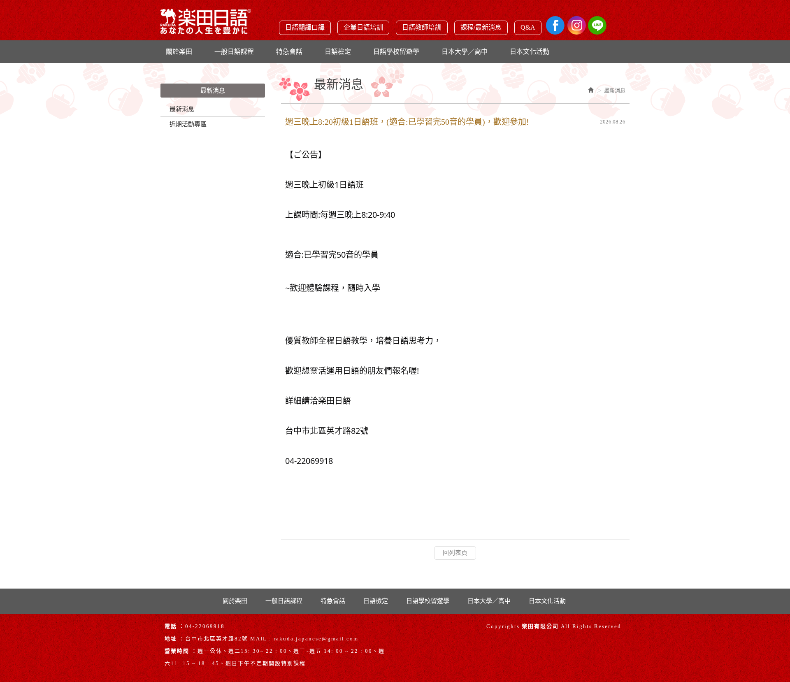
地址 (171, 638)
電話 (171, 626)
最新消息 (182, 109)
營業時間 (177, 651)
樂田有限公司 (205, 25)
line (597, 25)
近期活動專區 (188, 124)
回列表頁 (455, 552)
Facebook (555, 25)
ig (576, 25)
